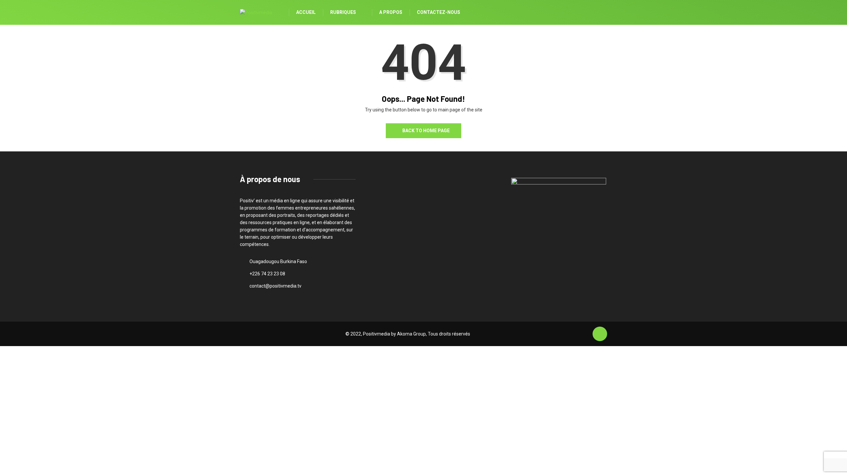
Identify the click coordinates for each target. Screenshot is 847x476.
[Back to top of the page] (600, 334)
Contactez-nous (438, 12)
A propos (390, 12)
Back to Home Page (426, 130)
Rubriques (343, 12)
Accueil (306, 12)
